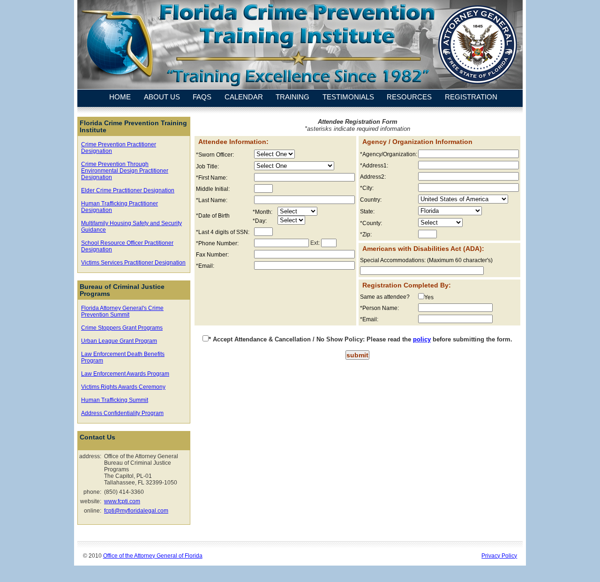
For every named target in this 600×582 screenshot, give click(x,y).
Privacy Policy (499, 555)
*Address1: (374, 165)
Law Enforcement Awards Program (125, 373)
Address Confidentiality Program (122, 413)
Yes (429, 297)
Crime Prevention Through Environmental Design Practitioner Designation (124, 171)
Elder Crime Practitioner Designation (127, 190)
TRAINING (292, 97)
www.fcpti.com (122, 501)
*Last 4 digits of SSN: (222, 232)
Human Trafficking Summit (114, 400)
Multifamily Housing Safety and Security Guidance (131, 226)
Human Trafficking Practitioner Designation (119, 206)
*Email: (205, 266)
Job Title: (207, 166)
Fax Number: (212, 254)
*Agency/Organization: (388, 154)
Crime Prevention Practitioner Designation (118, 147)
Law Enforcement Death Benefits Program (123, 357)
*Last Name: (211, 200)
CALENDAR (244, 97)
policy (422, 339)
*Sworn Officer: (215, 154)
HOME (120, 97)
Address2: (373, 177)
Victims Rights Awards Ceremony (123, 387)
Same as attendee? (385, 297)
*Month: (262, 212)
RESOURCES (409, 97)
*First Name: (211, 177)
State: (367, 211)
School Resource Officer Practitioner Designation (127, 246)
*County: (371, 223)
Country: (371, 200)
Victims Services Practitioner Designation (133, 262)
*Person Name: (379, 308)
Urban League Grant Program (119, 341)
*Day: (260, 221)
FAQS (202, 97)
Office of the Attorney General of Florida (152, 555)
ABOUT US (162, 97)
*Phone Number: (217, 243)
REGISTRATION (471, 97)
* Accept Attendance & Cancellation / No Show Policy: (287, 339)
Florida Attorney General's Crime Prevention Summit (122, 311)
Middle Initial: (213, 189)
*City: (367, 188)
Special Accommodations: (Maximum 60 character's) (426, 260)
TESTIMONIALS (348, 97)
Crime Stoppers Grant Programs (122, 328)
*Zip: (366, 234)
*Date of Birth (213, 215)
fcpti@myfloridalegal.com (136, 510)
